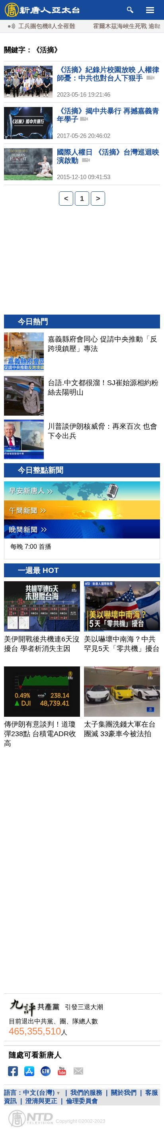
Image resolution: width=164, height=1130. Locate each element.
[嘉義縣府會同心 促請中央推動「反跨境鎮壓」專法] (24, 352)
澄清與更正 (41, 1101)
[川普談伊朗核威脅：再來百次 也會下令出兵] (24, 439)
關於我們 (124, 1092)
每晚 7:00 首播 (30, 546)
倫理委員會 (82, 1101)
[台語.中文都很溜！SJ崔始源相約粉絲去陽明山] (24, 396)
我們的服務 (86, 1092)
